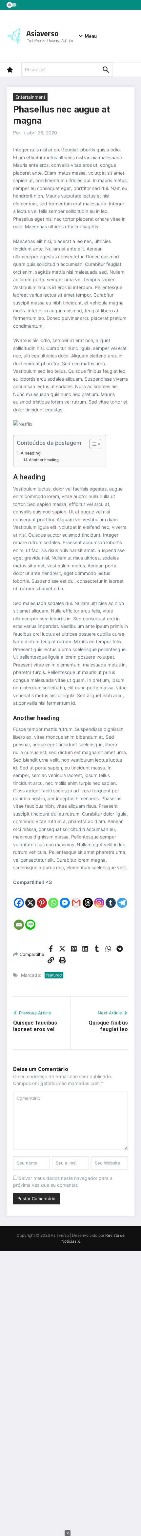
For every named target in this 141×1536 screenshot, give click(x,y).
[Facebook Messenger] (65, 897)
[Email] (19, 919)
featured (54, 975)
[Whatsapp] (53, 897)
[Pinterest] (42, 897)
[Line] (30, 919)
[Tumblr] (111, 897)
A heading (31, 453)
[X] (30, 897)
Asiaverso (42, 33)
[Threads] (88, 897)
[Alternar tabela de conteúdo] (92, 444)
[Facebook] (19, 897)
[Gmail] (76, 897)
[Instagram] (99, 897)
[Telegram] (122, 897)
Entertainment (30, 97)
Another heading (44, 459)
